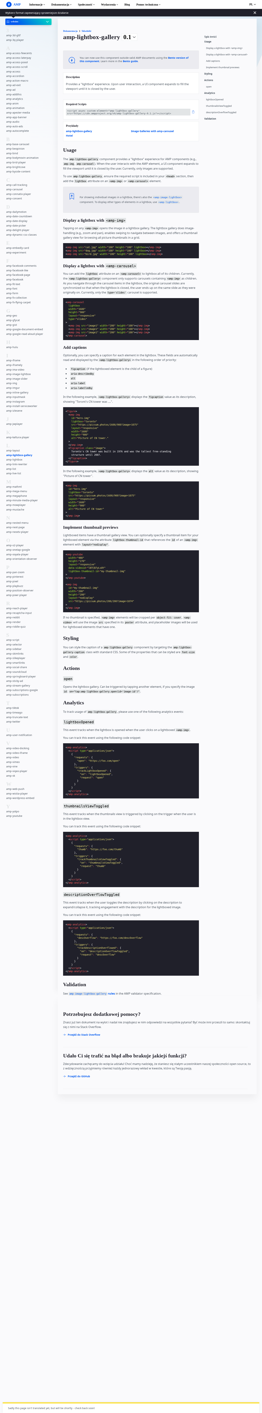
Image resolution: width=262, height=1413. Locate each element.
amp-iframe (13, 360)
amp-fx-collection (16, 297)
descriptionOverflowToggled (221, 112)
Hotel (69, 135)
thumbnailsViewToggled (219, 105)
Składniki (86, 31)
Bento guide (130, 61)
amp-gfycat (13, 320)
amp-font (11, 288)
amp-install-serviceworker (21, 406)
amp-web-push (15, 789)
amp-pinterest (14, 576)
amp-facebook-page (18, 275)
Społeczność (85, 4)
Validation (210, 118)
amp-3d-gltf (13, 35)
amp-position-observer (20, 590)
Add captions (213, 60)
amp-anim (12, 103)
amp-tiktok (12, 708)
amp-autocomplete (17, 130)
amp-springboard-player (21, 676)
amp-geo (11, 315)
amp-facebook (14, 279)
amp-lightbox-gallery (19, 455)
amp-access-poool (17, 62)
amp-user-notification (19, 735)
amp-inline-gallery (17, 392)
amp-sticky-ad (14, 681)
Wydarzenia (108, 4)
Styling (208, 73)
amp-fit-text (13, 284)
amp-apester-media (18, 112)
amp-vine (11, 766)
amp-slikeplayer (15, 658)
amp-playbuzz (14, 586)
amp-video (12, 757)
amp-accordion (15, 76)
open (209, 86)
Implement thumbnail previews (222, 67)
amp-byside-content (18, 171)
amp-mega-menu (16, 491)
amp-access (13, 71)
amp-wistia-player (17, 793)
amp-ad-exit (13, 85)
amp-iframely (14, 365)
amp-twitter (13, 721)
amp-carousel (14, 189)
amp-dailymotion (16, 211)
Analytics (209, 93)
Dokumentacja (60, 4)
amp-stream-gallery (18, 685)
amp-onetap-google (18, 549)
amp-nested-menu (17, 522)
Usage (207, 41)
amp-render (13, 622)
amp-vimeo (13, 762)
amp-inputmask (15, 397)
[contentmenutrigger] (228, 37)
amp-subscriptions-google (22, 690)
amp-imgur (13, 387)
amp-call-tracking (16, 185)
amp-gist (11, 324)
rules (92, 993)
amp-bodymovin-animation (22, 158)
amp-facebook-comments (21, 265)
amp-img (11, 383)
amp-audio (12, 121)
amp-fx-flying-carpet (18, 302)
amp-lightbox (14, 459)
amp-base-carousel (17, 144)
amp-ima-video (15, 369)
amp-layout (13, 450)
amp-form (12, 293)
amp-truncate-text (17, 717)
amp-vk (10, 775)
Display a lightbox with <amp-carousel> (227, 54)
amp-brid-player (16, 162)
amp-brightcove (15, 167)
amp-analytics (14, 98)
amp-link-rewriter (16, 464)
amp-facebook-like (17, 270)
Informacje (36, 4)
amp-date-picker (16, 225)
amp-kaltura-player (17, 437)
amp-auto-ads (14, 126)
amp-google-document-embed (24, 329)
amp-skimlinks (15, 653)
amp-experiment (16, 252)
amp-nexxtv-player (17, 532)
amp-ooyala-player (17, 554)
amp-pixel (12, 581)
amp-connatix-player (18, 194)
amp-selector (14, 644)
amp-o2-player (15, 545)
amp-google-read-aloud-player (24, 334)
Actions (208, 80)
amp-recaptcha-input (19, 613)
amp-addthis (14, 94)
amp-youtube (14, 816)
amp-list (11, 469)
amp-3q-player (15, 40)
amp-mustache (15, 509)
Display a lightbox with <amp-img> (224, 48)
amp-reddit (13, 617)
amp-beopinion (15, 148)
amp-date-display (16, 221)
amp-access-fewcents (19, 53)
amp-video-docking (17, 748)
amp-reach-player (17, 608)
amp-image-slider (17, 378)
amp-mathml (14, 486)
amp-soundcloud (16, 671)
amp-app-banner (16, 117)
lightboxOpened (215, 99)
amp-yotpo (12, 811)
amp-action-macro (17, 80)
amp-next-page (15, 527)
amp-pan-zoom (15, 572)
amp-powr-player (16, 595)
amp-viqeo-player (16, 771)
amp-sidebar (14, 649)
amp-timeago (14, 712)
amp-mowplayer (16, 505)
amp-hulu (12, 347)
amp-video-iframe (17, 753)
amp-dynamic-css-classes (21, 234)
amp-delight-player (17, 230)
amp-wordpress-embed (20, 798)
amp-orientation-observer (21, 558)
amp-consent (14, 198)
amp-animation (15, 108)
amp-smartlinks (15, 662)
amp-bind (12, 153)
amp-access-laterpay (18, 57)
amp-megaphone (16, 495)
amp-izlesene (14, 410)
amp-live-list (13, 473)
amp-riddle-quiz (16, 626)
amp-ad (11, 89)
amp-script (12, 640)
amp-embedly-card (17, 248)
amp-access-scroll (17, 67)
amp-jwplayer (14, 424)
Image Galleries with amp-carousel (152, 131)
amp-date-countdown (19, 216)
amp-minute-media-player (22, 500)
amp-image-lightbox (18, 374)
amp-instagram (15, 401)
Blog (127, 4)
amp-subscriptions (17, 694)
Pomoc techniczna (147, 4)
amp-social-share (16, 667)
